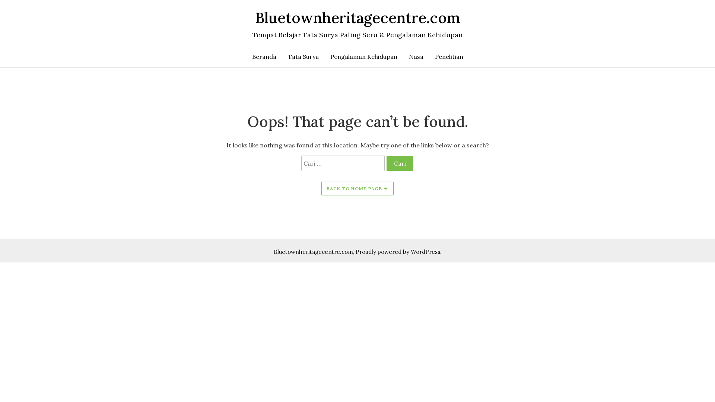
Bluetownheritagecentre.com (313, 251)
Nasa (416, 56)
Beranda (264, 56)
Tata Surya (303, 56)
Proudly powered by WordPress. (399, 251)
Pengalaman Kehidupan (363, 56)
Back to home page (355, 188)
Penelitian (449, 56)
